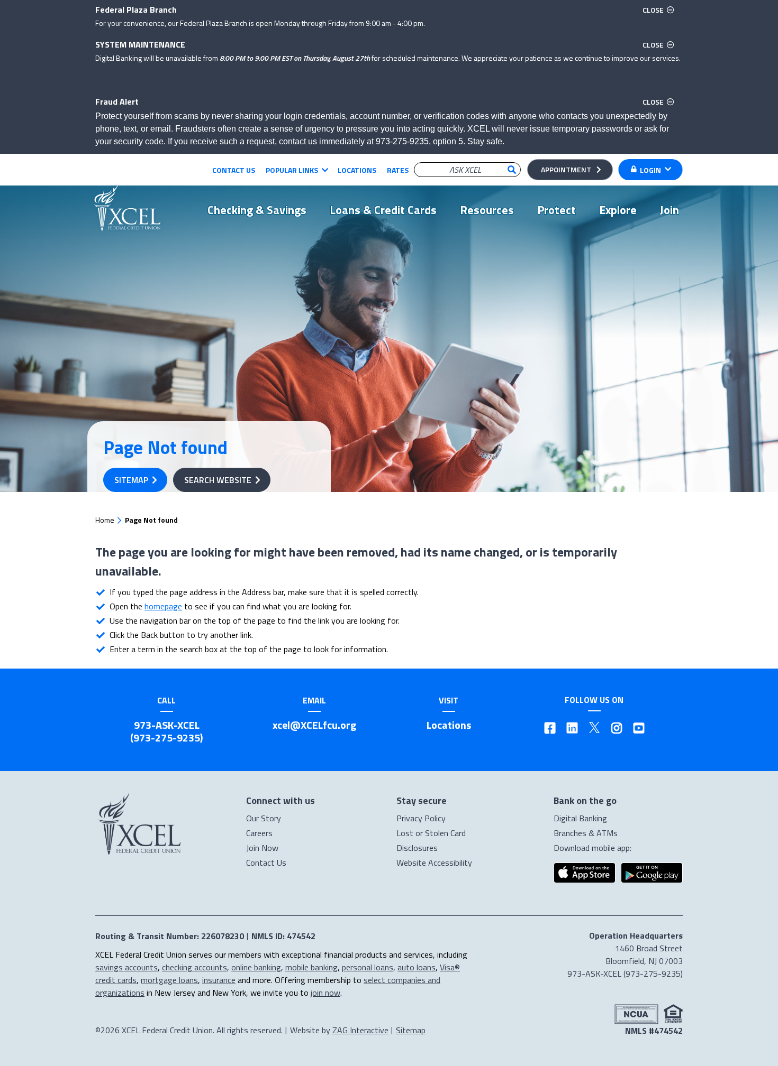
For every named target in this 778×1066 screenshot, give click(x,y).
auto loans (416, 967)
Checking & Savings (256, 210)
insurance (219, 980)
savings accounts (126, 967)
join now (325, 992)
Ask (512, 169)
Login (650, 169)
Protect (556, 210)
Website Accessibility (434, 862)
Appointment (566, 169)
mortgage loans (169, 980)
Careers (259, 833)
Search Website (217, 480)
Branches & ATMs (586, 833)
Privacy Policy (421, 818)
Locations (357, 169)
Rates (398, 169)
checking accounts (194, 967)
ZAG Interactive (360, 1030)
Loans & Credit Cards (383, 210)
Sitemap (131, 480)
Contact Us (233, 169)
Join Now (262, 847)
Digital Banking (580, 818)
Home (104, 519)
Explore (618, 210)
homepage (163, 606)
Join (669, 210)
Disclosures (417, 847)
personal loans (367, 967)
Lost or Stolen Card (431, 833)
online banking (256, 967)
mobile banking (311, 967)
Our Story (263, 818)
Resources (487, 210)
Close (660, 9)
